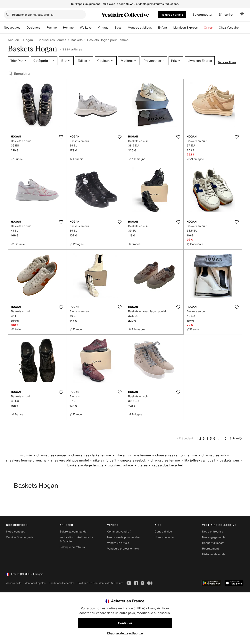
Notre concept (15, 532)
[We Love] (94, 27)
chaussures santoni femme (176, 455)
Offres (208, 27)
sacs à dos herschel (167, 465)
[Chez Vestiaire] (241, 27)
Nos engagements (214, 537)
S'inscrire (226, 15)
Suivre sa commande (73, 532)
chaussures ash (214, 455)
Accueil (13, 40)
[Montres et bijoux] (154, 27)
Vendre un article (172, 15)
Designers (33, 27)
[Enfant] (170, 27)
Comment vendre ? (119, 532)
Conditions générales (61, 583)
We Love (86, 27)
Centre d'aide (163, 532)
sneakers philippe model (70, 460)
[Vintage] (111, 27)
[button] (242, 14)
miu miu (26, 455)
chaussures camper (52, 455)
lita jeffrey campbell (199, 460)
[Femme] (60, 27)
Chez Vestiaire (229, 27)
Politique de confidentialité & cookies (100, 583)
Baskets (77, 40)
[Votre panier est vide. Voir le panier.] (242, 14)
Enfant (162, 27)
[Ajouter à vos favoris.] (61, 137)
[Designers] (43, 27)
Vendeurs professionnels (123, 549)
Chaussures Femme (51, 40)
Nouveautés (12, 27)
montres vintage (120, 465)
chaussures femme (165, 460)
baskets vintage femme (85, 465)
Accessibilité (13, 583)
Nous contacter (164, 537)
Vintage (103, 27)
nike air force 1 (104, 460)
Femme (52, 27)
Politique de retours (72, 547)
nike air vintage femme (133, 455)
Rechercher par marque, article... (33, 15)
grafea (143, 465)
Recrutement (210, 549)
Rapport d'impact (213, 543)
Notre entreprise (212, 532)
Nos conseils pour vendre (123, 537)
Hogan (28, 40)
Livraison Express (185, 27)
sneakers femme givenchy (26, 460)
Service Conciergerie (19, 537)
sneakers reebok (133, 460)
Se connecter (202, 15)
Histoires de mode (213, 554)
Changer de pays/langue (125, 633)
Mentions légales (34, 583)
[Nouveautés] (23, 27)
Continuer (125, 623)
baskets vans (230, 460)
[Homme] (76, 27)
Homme (68, 27)
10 (224, 438)
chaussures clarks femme (91, 455)
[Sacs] (124, 27)
